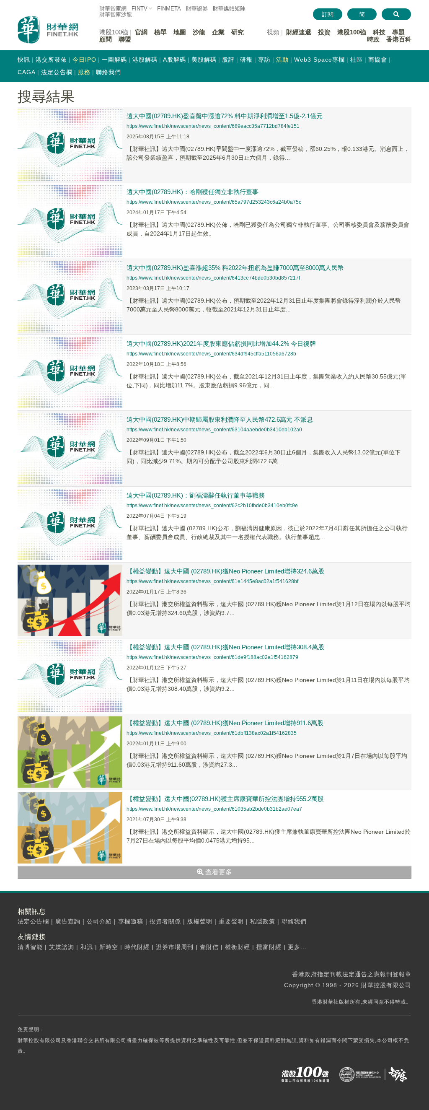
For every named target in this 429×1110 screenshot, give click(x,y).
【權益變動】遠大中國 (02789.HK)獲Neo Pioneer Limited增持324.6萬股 (225, 571)
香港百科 (398, 39)
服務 (84, 72)
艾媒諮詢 (61, 947)
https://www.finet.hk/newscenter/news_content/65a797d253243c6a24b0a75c (214, 202)
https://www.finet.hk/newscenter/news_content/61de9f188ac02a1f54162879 (212, 657)
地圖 (179, 32)
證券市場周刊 (175, 947)
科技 (379, 32)
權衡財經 (237, 947)
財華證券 (197, 8)
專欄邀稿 (130, 921)
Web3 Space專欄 (319, 59)
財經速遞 (298, 32)
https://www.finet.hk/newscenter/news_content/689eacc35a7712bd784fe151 (213, 126)
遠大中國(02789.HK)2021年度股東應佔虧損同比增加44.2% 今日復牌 (221, 343)
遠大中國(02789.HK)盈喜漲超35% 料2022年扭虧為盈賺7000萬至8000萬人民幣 (235, 267)
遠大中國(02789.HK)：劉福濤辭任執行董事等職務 (196, 495)
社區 (356, 59)
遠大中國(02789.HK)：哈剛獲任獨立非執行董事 (192, 191)
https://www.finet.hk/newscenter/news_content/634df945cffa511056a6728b (211, 354)
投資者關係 (165, 921)
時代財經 (137, 947)
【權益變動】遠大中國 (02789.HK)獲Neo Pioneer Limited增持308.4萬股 (225, 647)
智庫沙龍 (115, 14)
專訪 (264, 59)
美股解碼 (204, 59)
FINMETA (169, 8)
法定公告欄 (56, 72)
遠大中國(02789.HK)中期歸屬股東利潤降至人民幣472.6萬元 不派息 (220, 419)
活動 (282, 59)
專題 (398, 32)
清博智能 (30, 947)
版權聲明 (199, 921)
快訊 (24, 59)
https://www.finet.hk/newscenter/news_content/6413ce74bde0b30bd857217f (213, 278)
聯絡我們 (108, 72)
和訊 (86, 947)
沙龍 (199, 32)
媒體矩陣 (229, 8)
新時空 (108, 947)
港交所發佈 (51, 59)
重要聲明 (231, 921)
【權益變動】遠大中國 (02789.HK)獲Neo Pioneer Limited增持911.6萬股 (225, 722)
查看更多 (218, 872)
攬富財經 (269, 947)
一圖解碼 (114, 59)
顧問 (105, 39)
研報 (246, 59)
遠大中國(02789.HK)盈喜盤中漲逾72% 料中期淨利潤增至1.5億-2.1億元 (225, 115)
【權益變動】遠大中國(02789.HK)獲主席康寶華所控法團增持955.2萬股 (225, 798)
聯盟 (125, 39)
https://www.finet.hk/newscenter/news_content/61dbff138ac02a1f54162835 (212, 733)
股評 (228, 59)
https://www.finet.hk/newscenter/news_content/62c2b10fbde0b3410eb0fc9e (212, 505)
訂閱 (327, 14)
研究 (237, 32)
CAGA (27, 72)
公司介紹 (99, 921)
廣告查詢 (67, 921)
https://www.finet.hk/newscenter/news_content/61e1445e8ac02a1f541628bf (212, 581)
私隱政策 (262, 921)
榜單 (160, 32)
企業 (218, 32)
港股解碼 (145, 59)
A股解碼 (174, 59)
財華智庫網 (113, 8)
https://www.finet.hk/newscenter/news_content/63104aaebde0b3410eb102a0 (214, 430)
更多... (297, 947)
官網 (141, 32)
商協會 (377, 59)
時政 (373, 39)
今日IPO (84, 59)
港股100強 (351, 32)
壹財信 (209, 947)
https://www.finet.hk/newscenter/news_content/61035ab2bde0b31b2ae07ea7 (214, 809)
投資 (324, 32)
